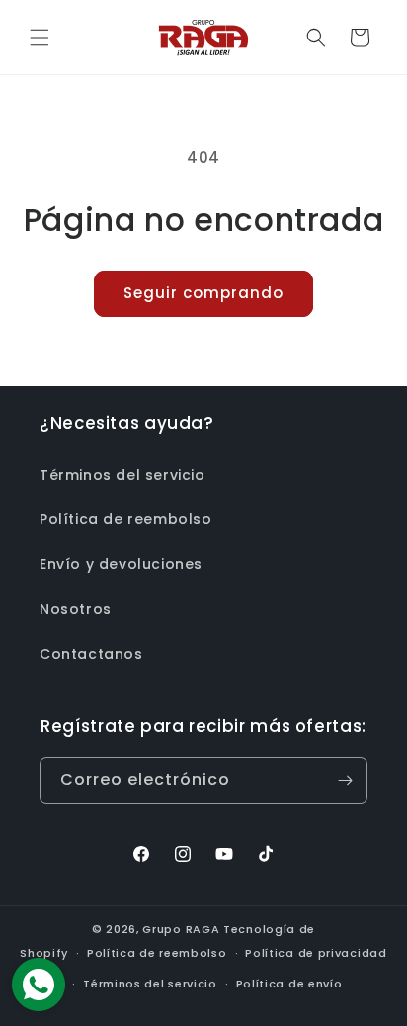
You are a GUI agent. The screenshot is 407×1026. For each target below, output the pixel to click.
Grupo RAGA (180, 929)
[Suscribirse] (344, 780)
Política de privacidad (315, 953)
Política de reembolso (126, 519)
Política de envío (289, 983)
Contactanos (91, 654)
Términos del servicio (122, 475)
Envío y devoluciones (121, 564)
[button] (39, 37)
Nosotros (76, 609)
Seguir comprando (203, 292)
